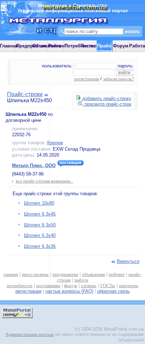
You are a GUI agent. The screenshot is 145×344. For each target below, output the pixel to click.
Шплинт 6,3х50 (40, 224)
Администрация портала (29, 334)
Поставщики (94, 45)
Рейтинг (57, 45)
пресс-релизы (35, 274)
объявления (93, 274)
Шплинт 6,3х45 (40, 214)
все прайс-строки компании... (44, 181)
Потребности (79, 45)
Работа (137, 45)
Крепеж (55, 142)
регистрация (86, 78)
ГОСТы (107, 285)
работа (81, 280)
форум (70, 285)
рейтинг (117, 274)
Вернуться (128, 261)
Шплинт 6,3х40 (40, 235)
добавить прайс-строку (106, 98)
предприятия (65, 274)
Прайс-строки (25, 94)
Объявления (46, 45)
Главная (9, 45)
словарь (88, 285)
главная (11, 274)
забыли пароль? (118, 78)
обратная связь (113, 291)
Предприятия (31, 45)
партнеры (128, 285)
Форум (120, 45)
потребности (19, 285)
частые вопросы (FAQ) (69, 291)
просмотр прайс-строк (107, 104)
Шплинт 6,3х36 (40, 246)
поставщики (48, 285)
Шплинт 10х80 (39, 203)
